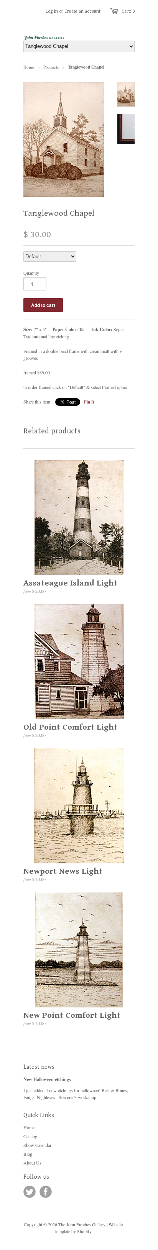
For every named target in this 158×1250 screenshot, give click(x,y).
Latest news (38, 1067)
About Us (32, 1163)
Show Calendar (37, 1145)
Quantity (31, 273)
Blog (27, 1154)
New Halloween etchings (47, 1079)
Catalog (30, 1136)
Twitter (29, 1192)
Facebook (46, 1192)
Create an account (82, 11)
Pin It (89, 402)
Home (29, 1127)
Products (51, 67)
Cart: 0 (128, 11)
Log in (52, 11)
